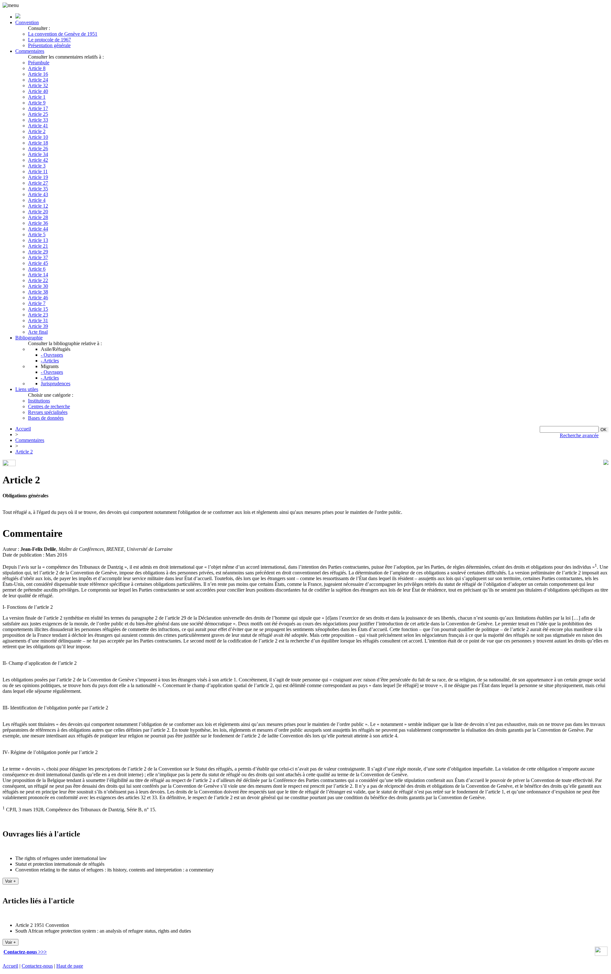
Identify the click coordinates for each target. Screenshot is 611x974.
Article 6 (37, 269)
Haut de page (69, 966)
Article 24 (38, 79)
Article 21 (38, 246)
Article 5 (37, 234)
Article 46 (38, 297)
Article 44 (38, 228)
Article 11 (38, 171)
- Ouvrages (52, 355)
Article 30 (38, 286)
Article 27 (38, 183)
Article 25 (38, 114)
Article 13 (38, 240)
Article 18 (38, 143)
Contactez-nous (37, 966)
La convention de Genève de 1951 (62, 34)
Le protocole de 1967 (49, 39)
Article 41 (38, 125)
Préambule (38, 62)
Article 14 (38, 274)
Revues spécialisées (47, 412)
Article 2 (37, 131)
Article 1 (37, 97)
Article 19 (38, 177)
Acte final (38, 332)
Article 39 (38, 326)
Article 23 (38, 314)
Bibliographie (29, 337)
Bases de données (46, 418)
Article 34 (38, 154)
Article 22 (38, 280)
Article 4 (37, 200)
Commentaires (29, 51)
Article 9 (37, 102)
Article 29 (38, 251)
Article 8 (37, 68)
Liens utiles (26, 389)
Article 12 (38, 206)
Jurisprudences (55, 383)
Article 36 (38, 223)
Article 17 (38, 108)
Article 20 (38, 211)
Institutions (39, 400)
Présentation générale (49, 45)
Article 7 (37, 303)
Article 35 (38, 188)
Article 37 (38, 257)
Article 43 (38, 194)
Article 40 (38, 91)
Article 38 (38, 292)
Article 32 (38, 85)
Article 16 (38, 74)
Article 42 (38, 160)
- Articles (50, 360)
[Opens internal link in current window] (601, 954)
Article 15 (38, 309)
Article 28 (38, 217)
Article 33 (38, 120)
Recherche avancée (579, 435)
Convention (27, 22)
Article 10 (38, 137)
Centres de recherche (49, 406)
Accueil (23, 428)
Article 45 (38, 263)
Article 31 (38, 320)
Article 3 (37, 165)
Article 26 (38, 148)
